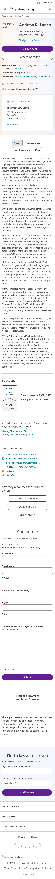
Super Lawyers (10, 806)
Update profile (27, 506)
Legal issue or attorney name (16, 766)
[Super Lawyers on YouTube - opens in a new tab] (31, 845)
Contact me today (29, 57)
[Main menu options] (5, 9)
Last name (8, 566)
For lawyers (8, 816)
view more (16, 68)
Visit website (13, 124)
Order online (27, 515)
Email (5, 578)
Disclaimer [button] (8, 669)
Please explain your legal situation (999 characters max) (22, 628)
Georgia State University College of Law (32, 76)
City (5, 602)
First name (8, 553)
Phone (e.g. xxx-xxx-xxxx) (15, 590)
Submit (27, 677)
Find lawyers (27, 792)
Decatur (26, 16)
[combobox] (27, 771)
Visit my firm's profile (17, 434)
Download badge (27, 498)
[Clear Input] (49, 770)
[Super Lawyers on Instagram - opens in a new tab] (23, 845)
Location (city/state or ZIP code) (17, 778)
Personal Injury (7, 16)
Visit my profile (14, 431)
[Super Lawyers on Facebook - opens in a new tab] (16, 845)
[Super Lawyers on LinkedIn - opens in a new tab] (38, 845)
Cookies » (46, 868)
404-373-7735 (29, 4)
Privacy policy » (33, 868)
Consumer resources (14, 826)
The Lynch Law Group (29, 40)
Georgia (18, 16)
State (5, 614)
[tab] (17, 143)
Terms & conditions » (14, 868)
